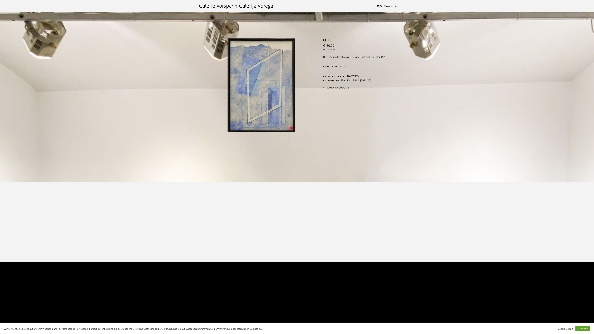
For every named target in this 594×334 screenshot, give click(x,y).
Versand (331, 49)
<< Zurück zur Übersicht (336, 87)
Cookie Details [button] (565, 328)
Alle (343, 80)
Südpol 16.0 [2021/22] (358, 80)
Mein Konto (391, 6)
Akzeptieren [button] (582, 328)
